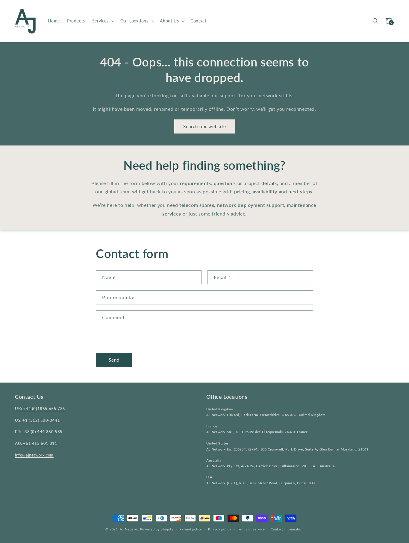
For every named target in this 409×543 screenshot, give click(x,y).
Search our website (204, 126)
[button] (103, 21)
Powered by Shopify (157, 529)
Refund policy (190, 529)
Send (114, 359)
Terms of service (251, 529)
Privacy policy (219, 529)
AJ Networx (129, 529)
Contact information (287, 529)
